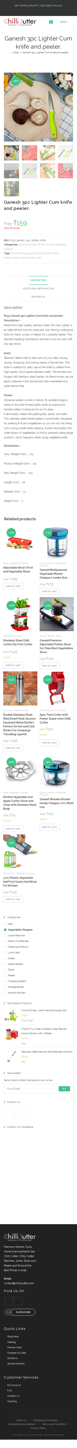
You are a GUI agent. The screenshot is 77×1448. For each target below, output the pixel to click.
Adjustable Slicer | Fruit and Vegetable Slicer (18, 569)
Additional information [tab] (38, 288)
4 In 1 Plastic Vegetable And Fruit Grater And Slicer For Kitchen (20, 881)
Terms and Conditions (54, 1424)
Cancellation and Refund (22, 1424)
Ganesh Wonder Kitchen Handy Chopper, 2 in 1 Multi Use (57, 803)
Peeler (42, 710)
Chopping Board (17, 981)
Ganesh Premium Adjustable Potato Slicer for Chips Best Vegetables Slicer (56, 646)
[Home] (9, 52)
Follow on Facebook (20, 1127)
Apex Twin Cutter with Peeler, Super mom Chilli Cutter (55, 718)
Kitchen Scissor (45, 244)
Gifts (10, 924)
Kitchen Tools (51, 253)
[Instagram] (21, 1113)
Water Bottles (22, 710)
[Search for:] (70, 22)
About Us (21, 1420)
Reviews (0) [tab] (38, 296)
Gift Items (12, 1358)
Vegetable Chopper (18, 563)
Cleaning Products (18, 946)
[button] (68, 77)
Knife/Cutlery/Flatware (17, 257)
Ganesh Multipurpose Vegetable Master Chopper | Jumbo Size (53, 573)
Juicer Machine (16, 935)
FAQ (9, 1390)
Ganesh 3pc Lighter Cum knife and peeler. (46, 52)
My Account (14, 1385)
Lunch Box (8, 710)
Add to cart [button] (13, 586)
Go (64, 1088)
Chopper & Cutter (16, 1352)
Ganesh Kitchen (27, 244)
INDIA (39, 253)
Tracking (12, 1401)
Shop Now (13, 1336)
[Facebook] (9, 1113)
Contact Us (13, 1396)
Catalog (11, 1342)
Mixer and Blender (18, 941)
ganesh (31, 253)
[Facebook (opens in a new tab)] (37, 9)
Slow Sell (36, 257)
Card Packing (18, 253)
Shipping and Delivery (45, 1420)
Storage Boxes (16, 987)
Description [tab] (38, 280)
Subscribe (23, 1312)
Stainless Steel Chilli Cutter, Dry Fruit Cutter (17, 642)
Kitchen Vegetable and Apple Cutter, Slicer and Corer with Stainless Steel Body (19, 803)
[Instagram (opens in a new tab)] (40, 9)
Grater (11, 958)
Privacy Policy (38, 1428)
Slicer (5, 563)
